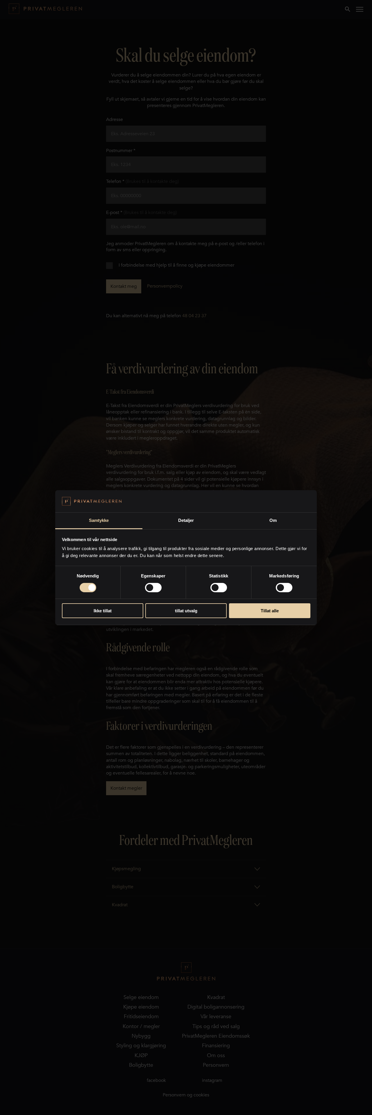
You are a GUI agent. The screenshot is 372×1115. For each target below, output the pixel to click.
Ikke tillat (103, 610)
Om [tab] (273, 520)
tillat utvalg (186, 610)
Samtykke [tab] (99, 520)
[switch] (153, 587)
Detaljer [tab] (186, 520)
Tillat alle (270, 610)
